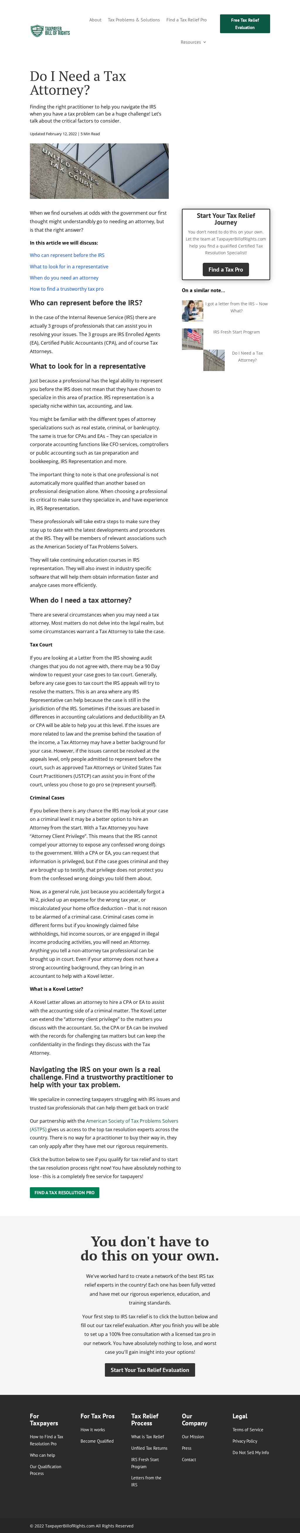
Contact (189, 1459)
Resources (191, 42)
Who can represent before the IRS (67, 255)
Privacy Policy (245, 1441)
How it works (93, 1429)
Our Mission (193, 1436)
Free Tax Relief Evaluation (245, 24)
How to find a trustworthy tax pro (67, 289)
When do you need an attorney (64, 278)
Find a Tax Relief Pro (186, 20)
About (95, 20)
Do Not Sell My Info (251, 1452)
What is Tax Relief (147, 1436)
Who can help (42, 1455)
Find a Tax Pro (226, 269)
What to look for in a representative (69, 266)
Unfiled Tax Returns (149, 1448)
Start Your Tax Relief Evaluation (150, 1370)
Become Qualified (97, 1441)
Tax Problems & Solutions (134, 20)
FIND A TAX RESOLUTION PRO (65, 1192)
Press (186, 1448)
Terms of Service (248, 1429)
